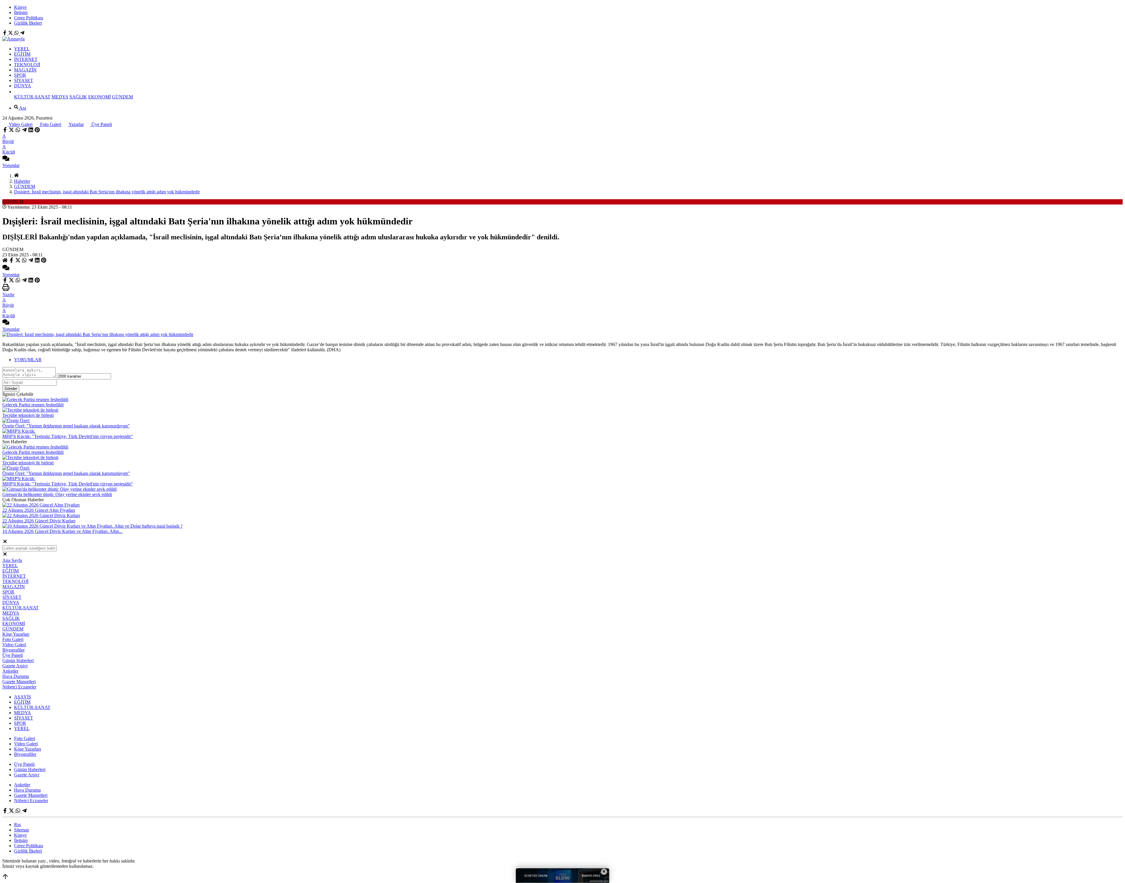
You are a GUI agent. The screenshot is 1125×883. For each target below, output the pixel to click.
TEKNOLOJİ (27, 64)
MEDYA (60, 96)
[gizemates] (22, 33)
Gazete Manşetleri (19, 681)
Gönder (11, 388)
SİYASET (23, 80)
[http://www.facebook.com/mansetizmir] (5, 33)
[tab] (568, 359)
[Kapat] (5, 542)
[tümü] (16, 91)
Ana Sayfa (12, 560)
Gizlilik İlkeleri (28, 23)
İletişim (21, 12)
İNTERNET (26, 59)
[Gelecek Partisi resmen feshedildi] (35, 399)
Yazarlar (76, 124)
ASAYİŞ (22, 696)
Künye (20, 7)
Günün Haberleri (18, 660)
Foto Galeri (50, 124)
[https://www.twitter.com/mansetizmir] (11, 33)
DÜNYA (22, 85)
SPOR (20, 75)
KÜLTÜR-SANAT (32, 96)
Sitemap (21, 829)
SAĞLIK (78, 96)
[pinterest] (37, 130)
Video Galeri (20, 124)
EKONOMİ (99, 96)
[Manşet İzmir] (13, 38)
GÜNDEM (122, 96)
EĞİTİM (22, 54)
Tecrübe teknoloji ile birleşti (28, 415)
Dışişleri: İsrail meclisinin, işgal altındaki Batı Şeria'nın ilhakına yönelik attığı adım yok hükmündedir (107, 191)
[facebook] (5, 130)
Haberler (22, 181)
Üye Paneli (101, 124)
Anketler (10, 671)
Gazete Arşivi (15, 665)
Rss (17, 824)
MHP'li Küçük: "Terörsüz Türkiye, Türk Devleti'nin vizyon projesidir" (67, 436)
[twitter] (11, 130)
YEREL (22, 48)
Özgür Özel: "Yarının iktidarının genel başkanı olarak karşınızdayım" (66, 425)
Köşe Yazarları (15, 634)
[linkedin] (30, 130)
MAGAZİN (25, 69)
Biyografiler (13, 649)
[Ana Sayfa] (16, 175)
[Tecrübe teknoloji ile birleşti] (30, 410)
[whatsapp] (18, 130)
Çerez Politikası (28, 17)
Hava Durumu (15, 676)
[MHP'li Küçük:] (18, 431)
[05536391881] (17, 33)
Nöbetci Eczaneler (19, 686)
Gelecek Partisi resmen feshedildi (33, 404)
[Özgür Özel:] (16, 420)
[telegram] (24, 130)
